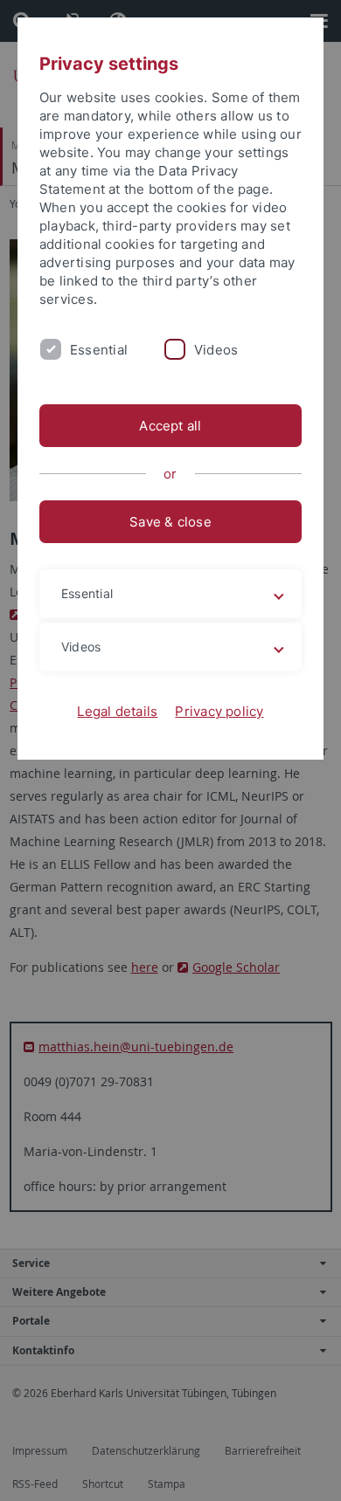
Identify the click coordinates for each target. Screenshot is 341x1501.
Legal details (117, 711)
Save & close (170, 521)
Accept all (170, 425)
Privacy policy (219, 711)
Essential (99, 349)
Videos (216, 349)
